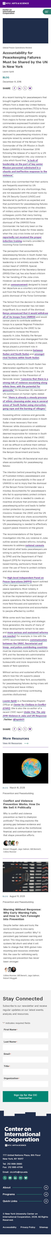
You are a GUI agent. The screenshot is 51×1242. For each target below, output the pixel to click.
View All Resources (12, 743)
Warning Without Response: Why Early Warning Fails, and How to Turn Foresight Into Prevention (22, 914)
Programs (9, 1194)
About (7, 1187)
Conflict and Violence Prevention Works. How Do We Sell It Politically (21, 804)
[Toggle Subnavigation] (46, 1187)
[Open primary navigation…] (45, 11)
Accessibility (9, 1227)
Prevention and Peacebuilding (18, 793)
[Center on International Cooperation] (11, 11)
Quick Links (10, 1201)
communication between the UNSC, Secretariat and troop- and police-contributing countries (25, 644)
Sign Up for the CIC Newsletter (25, 1097)
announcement (19, 284)
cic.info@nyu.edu (19, 1172)
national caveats (34, 545)
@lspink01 (18, 719)
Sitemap (43, 1227)
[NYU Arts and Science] (22, 3)
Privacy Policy (28, 1227)
